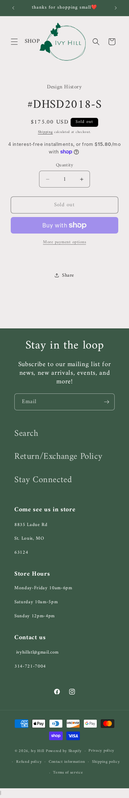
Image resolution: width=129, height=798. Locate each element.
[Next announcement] (116, 8)
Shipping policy (106, 761)
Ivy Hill (38, 751)
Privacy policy (101, 750)
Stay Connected (43, 480)
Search (26, 434)
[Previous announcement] (13, 8)
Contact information (67, 761)
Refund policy (29, 761)
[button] (14, 42)
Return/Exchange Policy (58, 457)
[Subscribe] (106, 401)
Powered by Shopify (64, 751)
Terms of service (68, 772)
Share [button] (68, 275)
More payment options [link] (64, 242)
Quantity (64, 165)
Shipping (45, 132)
